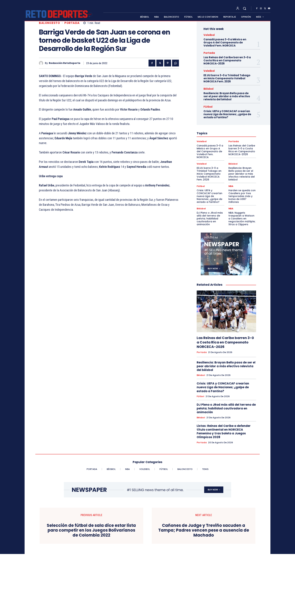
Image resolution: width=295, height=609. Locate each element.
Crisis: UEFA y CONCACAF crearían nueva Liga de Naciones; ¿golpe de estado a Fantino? (227, 114)
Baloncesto (49, 23)
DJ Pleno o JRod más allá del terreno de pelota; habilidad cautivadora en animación (210, 218)
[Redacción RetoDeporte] (42, 63)
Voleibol (209, 35)
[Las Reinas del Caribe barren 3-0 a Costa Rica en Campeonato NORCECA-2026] (226, 311)
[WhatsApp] (175, 63)
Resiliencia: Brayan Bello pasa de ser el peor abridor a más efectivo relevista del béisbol (226, 96)
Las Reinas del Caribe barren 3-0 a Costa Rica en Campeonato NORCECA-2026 (227, 60)
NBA (230, 186)
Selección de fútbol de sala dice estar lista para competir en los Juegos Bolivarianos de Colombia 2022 (91, 530)
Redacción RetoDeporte (64, 63)
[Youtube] (269, 8)
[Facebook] (257, 8)
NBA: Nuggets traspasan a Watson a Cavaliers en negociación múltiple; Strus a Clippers (241, 218)
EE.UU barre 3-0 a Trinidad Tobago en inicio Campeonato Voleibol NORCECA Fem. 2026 (226, 78)
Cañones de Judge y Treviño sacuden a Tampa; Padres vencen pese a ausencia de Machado (203, 530)
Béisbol (208, 88)
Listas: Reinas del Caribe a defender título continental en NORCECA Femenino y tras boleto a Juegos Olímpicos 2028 (224, 431)
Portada (72, 23)
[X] (265, 8)
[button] (244, 8)
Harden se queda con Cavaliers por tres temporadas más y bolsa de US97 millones (242, 196)
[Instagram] (261, 8)
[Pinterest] (167, 63)
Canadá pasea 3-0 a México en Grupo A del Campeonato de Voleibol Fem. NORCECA (224, 42)
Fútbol (208, 106)
